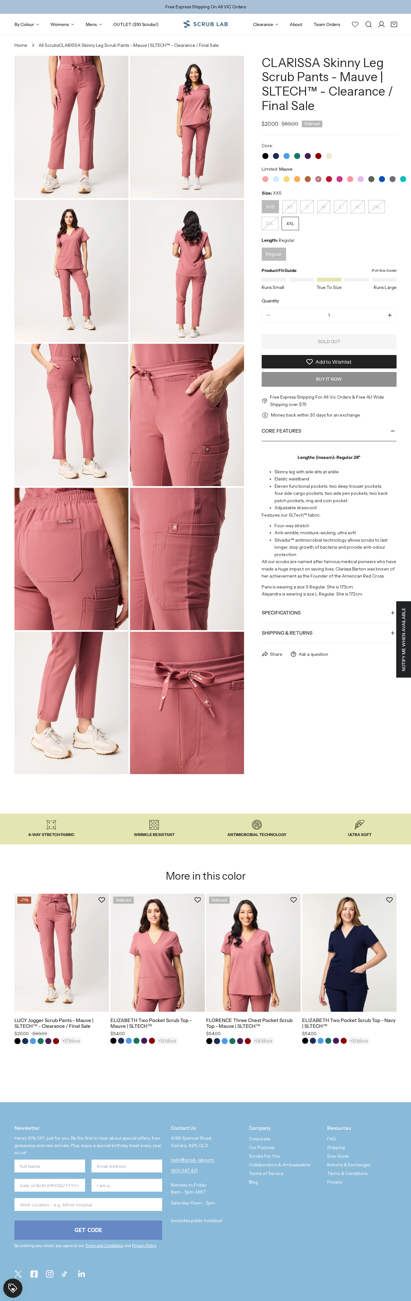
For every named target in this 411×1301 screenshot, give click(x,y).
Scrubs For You (264, 1156)
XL (358, 206)
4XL (290, 223)
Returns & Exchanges (348, 1164)
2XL (377, 206)
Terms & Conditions (347, 1173)
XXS (270, 206)
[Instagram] (50, 1274)
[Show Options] (156, 1185)
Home (20, 45)
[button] (394, 24)
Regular (274, 254)
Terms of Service (266, 1173)
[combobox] (125, 1185)
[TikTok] (66, 1274)
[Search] (368, 24)
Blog (253, 1182)
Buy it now (329, 379)
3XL (270, 223)
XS (290, 206)
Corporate (259, 1138)
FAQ (331, 1138)
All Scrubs (49, 45)
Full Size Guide (384, 270)
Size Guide (338, 1156)
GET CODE (88, 1230)
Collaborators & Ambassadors (279, 1164)
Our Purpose (262, 1147)
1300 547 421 (184, 1170)
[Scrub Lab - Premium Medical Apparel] (205, 24)
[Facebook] (34, 1274)
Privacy (334, 1182)
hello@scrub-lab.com (192, 1159)
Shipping (336, 1147)
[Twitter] (18, 1274)
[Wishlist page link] (355, 24)
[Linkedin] (81, 1274)
